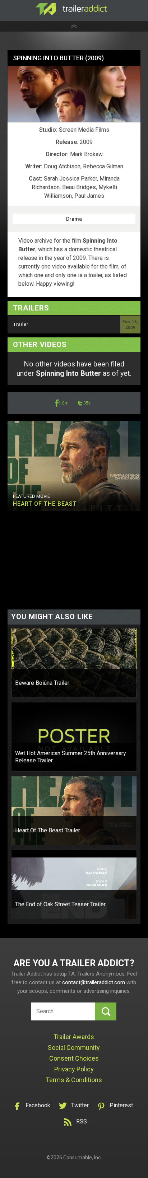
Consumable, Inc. (82, 1157)
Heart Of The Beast (45, 503)
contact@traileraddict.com (93, 982)
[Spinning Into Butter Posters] (74, 94)
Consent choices (74, 1058)
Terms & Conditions (74, 1080)
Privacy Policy (74, 1069)
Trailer (20, 324)
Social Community (74, 1047)
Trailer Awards (74, 1037)
